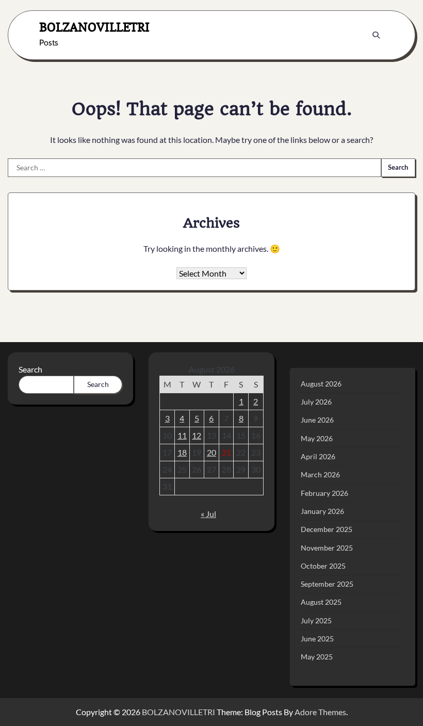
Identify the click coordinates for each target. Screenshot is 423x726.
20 (211, 452)
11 (182, 435)
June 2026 (317, 420)
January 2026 (322, 511)
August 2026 (321, 384)
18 (182, 452)
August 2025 (321, 602)
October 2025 (323, 566)
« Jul (208, 514)
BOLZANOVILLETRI (94, 27)
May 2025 (317, 657)
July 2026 (316, 402)
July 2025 (316, 621)
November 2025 (327, 548)
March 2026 (320, 475)
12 (196, 435)
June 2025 (317, 639)
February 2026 (324, 493)
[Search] (376, 35)
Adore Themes (320, 712)
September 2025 (327, 584)
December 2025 (326, 529)
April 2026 (318, 457)
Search (30, 369)
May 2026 (317, 438)
